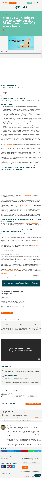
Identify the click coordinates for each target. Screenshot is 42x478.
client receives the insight (9, 144)
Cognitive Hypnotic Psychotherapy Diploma (10, 270)
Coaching (25, 420)
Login (40, 2)
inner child (30, 235)
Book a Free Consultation (7, 312)
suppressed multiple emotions (28, 195)
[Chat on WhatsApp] (37, 476)
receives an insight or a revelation (23, 140)
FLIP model (15, 200)
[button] (34, 2)
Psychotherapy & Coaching (14, 420)
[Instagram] (5, 466)
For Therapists (30, 420)
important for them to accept (23, 205)
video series (35, 420)
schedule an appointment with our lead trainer (11, 277)
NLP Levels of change (30, 249)
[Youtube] (10, 466)
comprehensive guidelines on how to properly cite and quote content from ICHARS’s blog (23, 417)
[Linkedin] (8, 466)
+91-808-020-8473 (8, 458)
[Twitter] (13, 466)
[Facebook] (2, 466)
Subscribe (25, 467)
